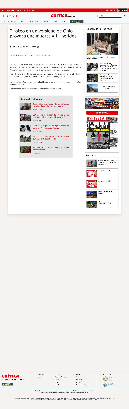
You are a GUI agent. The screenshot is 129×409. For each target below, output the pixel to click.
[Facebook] (3, 16)
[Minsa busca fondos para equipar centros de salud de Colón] (102, 44)
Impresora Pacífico (82, 385)
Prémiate (79, 382)
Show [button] (22, 21)
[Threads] (7, 16)
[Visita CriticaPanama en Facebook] (12, 379)
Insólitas (45, 21)
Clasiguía (79, 379)
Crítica (57, 374)
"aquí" (95, 399)
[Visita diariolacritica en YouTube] (21, 379)
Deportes (30, 21)
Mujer (57, 382)
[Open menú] (13, 10)
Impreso (64, 21)
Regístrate (40, 374)
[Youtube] (16, 16)
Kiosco (78, 374)
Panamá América (61, 377)
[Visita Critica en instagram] (24, 379)
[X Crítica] (13, 16)
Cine (77, 377)
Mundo (37, 21)
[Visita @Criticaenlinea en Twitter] (15, 379)
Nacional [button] (14, 21)
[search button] (125, 16)
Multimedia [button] (55, 21)
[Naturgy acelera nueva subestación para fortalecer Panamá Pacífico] (92, 78)
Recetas (58, 385)
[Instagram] (10, 16)
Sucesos (6, 21)
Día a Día (58, 379)
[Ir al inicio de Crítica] (64, 15)
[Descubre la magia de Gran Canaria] (92, 88)
